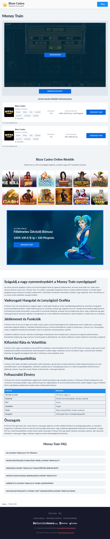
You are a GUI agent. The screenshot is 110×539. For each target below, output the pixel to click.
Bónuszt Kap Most (55, 91)
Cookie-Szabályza (39, 518)
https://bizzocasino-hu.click (66, 532)
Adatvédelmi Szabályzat (54, 518)
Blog (60, 513)
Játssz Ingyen (55, 55)
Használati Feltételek (70, 518)
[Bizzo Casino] (9, 112)
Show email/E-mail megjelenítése (66, 528)
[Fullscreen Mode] (103, 23)
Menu (103, 4)
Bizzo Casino (20, 106)
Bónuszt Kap (96, 112)
